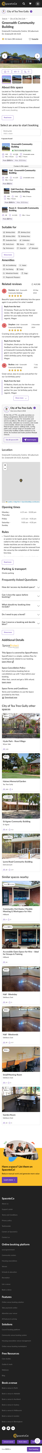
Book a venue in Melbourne (12, 1410)
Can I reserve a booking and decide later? (18, 623)
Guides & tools (7, 1364)
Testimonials (6, 1226)
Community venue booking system (14, 1335)
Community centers (9, 1255)
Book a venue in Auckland (11, 1399)
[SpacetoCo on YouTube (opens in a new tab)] (8, 1428)
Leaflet (9, 502)
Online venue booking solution (13, 1302)
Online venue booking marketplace (14, 1346)
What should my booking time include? (16, 606)
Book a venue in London (10, 1416)
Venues (4, 1266)
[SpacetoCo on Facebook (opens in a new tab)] (4, 1428)
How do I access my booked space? (18, 587)
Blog (3, 1375)
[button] (23, 4)
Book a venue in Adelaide (11, 1394)
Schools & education (9, 1272)
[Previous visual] (4, 56)
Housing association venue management (16, 1341)
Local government (8, 1250)
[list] (21, 1220)
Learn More (6, 662)
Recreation (6, 1278)
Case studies (6, 1359)
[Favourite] (38, 715)
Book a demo (6, 1290)
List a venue (6, 1284)
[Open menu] (37, 3)
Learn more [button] (6, 682)
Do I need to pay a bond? (13, 615)
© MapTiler (16, 502)
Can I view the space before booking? (15, 596)
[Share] (34, 715)
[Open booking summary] (30, 4)
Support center (7, 1209)
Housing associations (9, 1261)
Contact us (6, 1237)
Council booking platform (11, 1330)
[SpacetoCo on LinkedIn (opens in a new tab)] (13, 1428)
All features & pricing (9, 1319)
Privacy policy (7, 1220)
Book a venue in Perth (10, 1388)
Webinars (5, 1370)
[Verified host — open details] (31, 11)
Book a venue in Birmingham (12, 1422)
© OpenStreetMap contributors (30, 502)
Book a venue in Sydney (10, 1405)
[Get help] (37, 1441)
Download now (11, 697)
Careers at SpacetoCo (9, 1232)
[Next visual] (37, 56)
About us (5, 1204)
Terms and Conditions (10, 1215)
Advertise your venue (9, 1313)
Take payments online (9, 1308)
